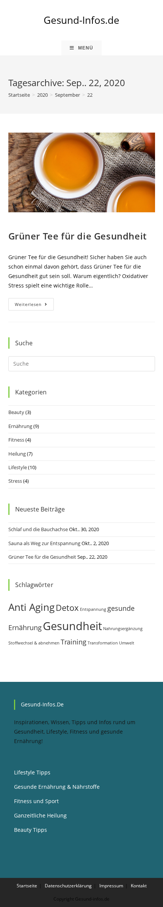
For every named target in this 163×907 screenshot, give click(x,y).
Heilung (17, 453)
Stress (15, 480)
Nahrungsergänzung (123, 628)
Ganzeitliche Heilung (40, 815)
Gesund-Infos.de (81, 20)
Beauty (16, 412)
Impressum (111, 885)
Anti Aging (31, 607)
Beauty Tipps (30, 829)
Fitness (16, 439)
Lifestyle (17, 467)
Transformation (103, 643)
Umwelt (126, 643)
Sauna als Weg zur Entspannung (44, 543)
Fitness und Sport (36, 801)
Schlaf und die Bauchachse (38, 529)
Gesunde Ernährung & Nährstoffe (57, 786)
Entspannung (93, 609)
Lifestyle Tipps (32, 772)
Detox (67, 607)
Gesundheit (72, 626)
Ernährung (20, 426)
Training (73, 641)
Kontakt (139, 885)
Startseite (27, 885)
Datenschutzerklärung (68, 885)
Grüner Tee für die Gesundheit (77, 236)
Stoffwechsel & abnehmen (34, 643)
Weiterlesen (34, 306)
